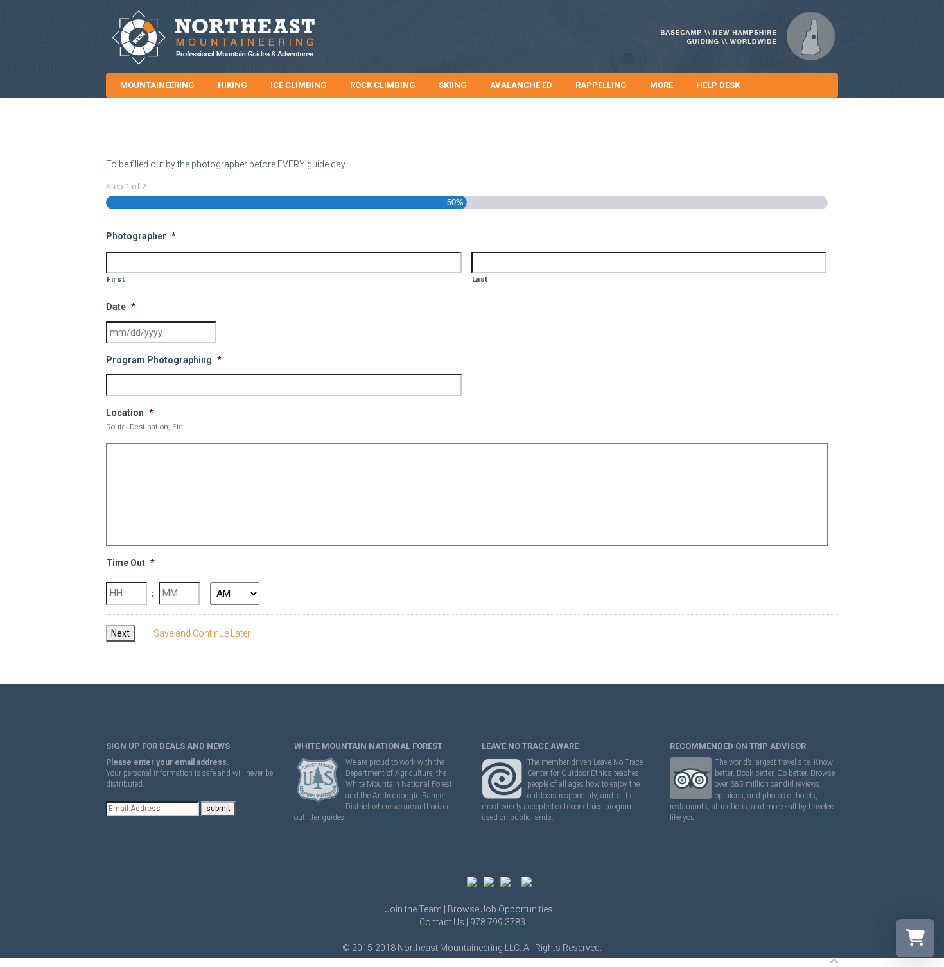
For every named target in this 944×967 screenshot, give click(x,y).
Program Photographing (164, 360)
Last (480, 279)
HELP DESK (718, 85)
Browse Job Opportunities (500, 909)
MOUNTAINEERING (157, 85)
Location (129, 412)
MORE (661, 85)
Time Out (130, 563)
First (116, 279)
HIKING (232, 85)
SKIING (453, 85)
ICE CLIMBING (298, 85)
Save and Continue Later (201, 633)
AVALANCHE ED (521, 85)
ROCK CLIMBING (382, 85)
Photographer (141, 236)
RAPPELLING (601, 85)
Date (120, 307)
